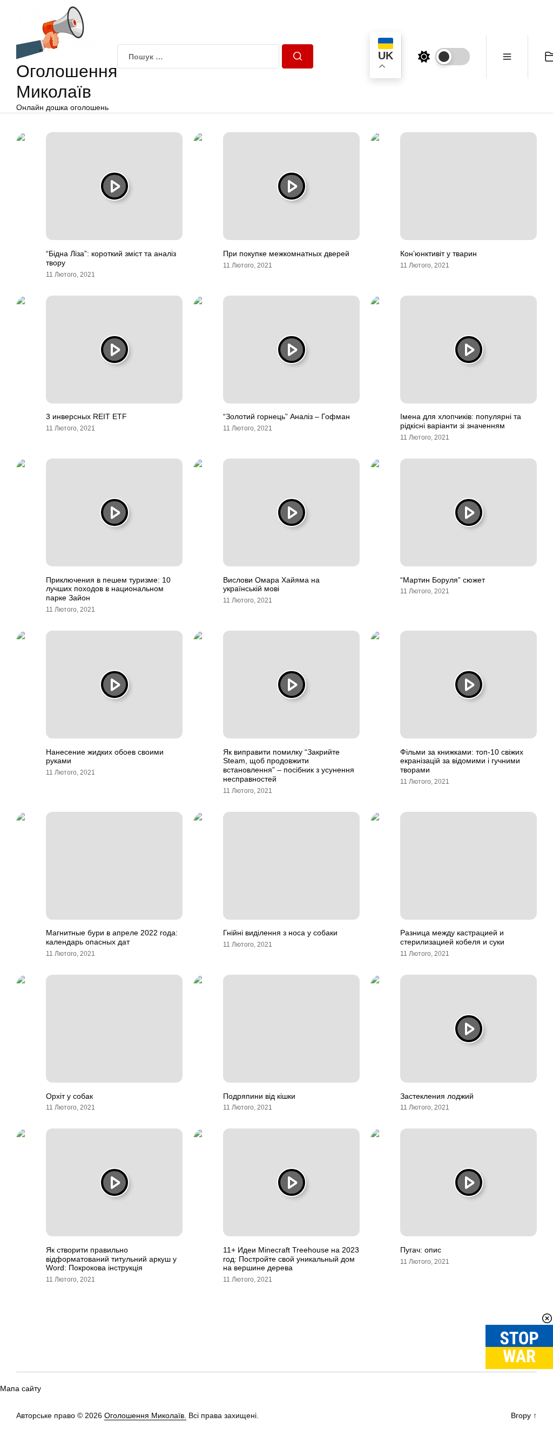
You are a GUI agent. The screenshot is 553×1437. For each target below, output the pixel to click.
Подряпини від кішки (259, 1096)
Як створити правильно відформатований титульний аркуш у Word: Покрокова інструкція (111, 1259)
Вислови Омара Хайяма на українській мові (271, 584)
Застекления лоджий (437, 1096)
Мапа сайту (20, 1388)
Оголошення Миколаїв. (145, 1415)
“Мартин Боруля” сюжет (442, 580)
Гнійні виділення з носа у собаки (280, 932)
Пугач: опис (420, 1250)
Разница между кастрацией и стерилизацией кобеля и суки (452, 937)
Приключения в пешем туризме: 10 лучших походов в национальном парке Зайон (108, 589)
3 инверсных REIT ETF (86, 416)
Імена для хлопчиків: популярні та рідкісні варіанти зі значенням (460, 421)
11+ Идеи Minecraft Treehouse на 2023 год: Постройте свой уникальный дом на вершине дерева (291, 1259)
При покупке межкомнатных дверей (286, 253)
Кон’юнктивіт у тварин (438, 253)
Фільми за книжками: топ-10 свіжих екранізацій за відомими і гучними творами (461, 761)
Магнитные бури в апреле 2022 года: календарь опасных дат (112, 937)
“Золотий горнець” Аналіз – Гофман (286, 416)
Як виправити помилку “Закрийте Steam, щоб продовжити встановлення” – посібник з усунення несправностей (288, 765)
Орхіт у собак (69, 1096)
